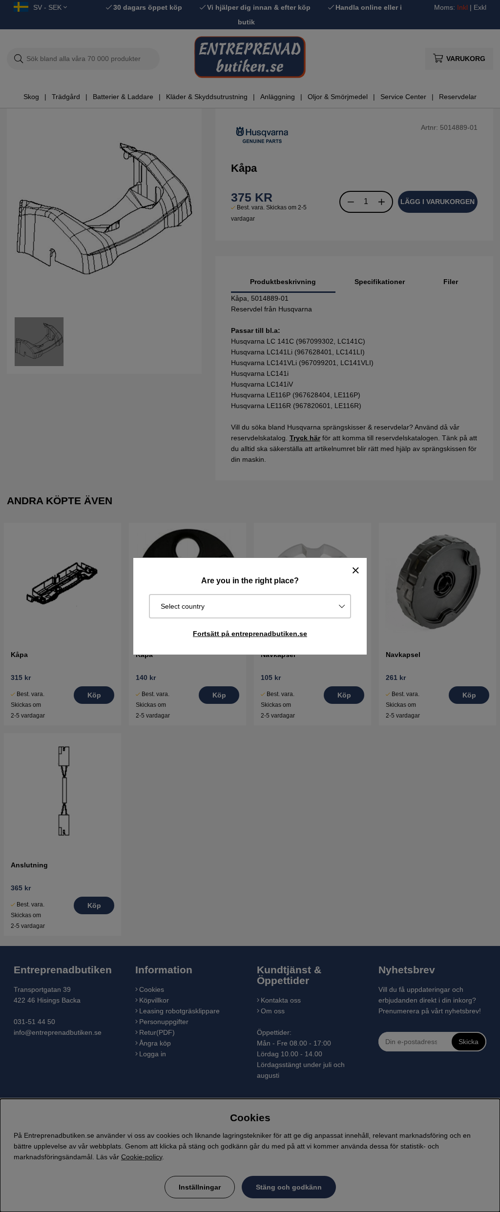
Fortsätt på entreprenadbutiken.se (250, 633)
